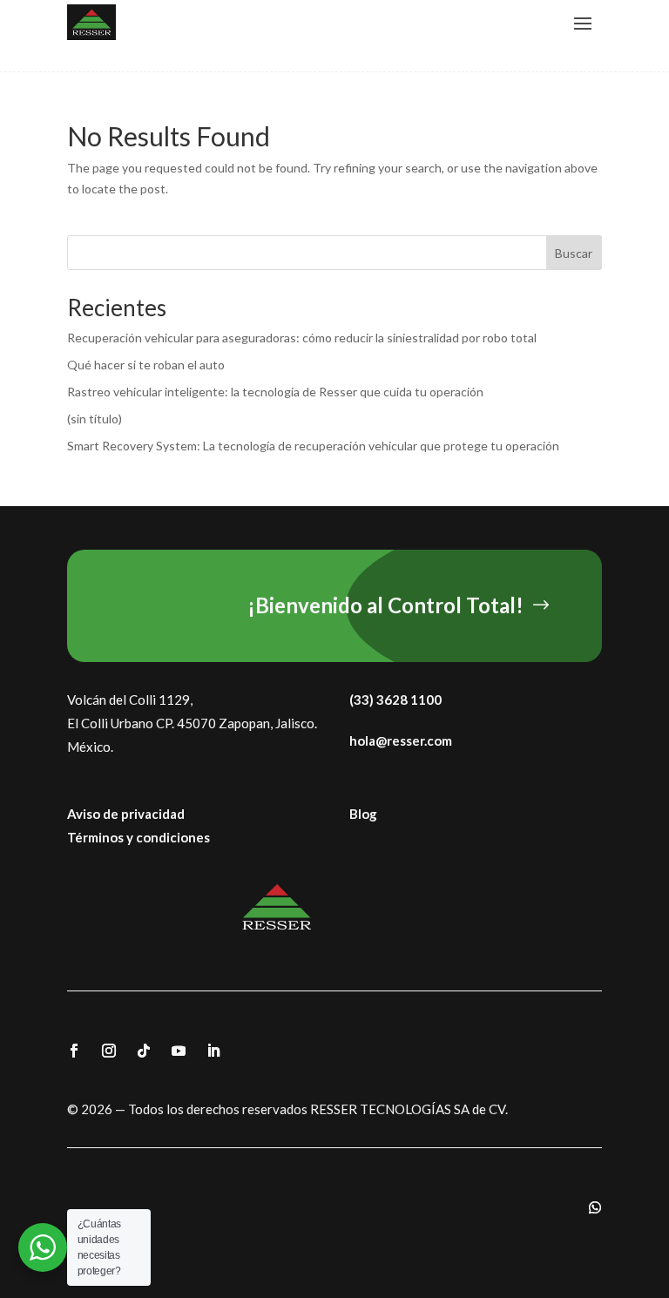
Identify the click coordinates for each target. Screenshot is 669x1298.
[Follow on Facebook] (74, 1051)
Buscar (573, 253)
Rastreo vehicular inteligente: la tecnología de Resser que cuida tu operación (275, 391)
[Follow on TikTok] (144, 1051)
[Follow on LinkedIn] (213, 1051)
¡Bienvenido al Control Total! (385, 605)
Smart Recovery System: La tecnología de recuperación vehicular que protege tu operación (313, 445)
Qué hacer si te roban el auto (146, 364)
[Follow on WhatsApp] (595, 1207)
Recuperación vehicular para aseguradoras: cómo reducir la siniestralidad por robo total (302, 337)
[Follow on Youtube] (179, 1051)
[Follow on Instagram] (109, 1051)
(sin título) (94, 418)
